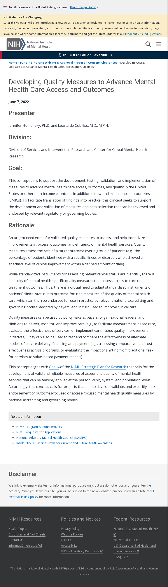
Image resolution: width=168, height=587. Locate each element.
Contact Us (16, 540)
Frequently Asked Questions (143, 34)
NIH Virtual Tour (125, 540)
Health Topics (18, 528)
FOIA (64, 540)
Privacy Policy (70, 528)
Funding (26, 62)
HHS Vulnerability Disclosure (80, 551)
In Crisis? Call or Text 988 (85, 55)
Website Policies (72, 534)
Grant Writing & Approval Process (60, 62)
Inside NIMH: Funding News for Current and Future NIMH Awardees (64, 443)
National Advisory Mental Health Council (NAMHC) (51, 437)
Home (13, 62)
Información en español (25, 545)
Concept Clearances (102, 62)
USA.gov (120, 557)
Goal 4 (54, 366)
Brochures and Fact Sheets (27, 534)
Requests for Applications (38, 432)
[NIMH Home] (29, 43)
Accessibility (69, 545)
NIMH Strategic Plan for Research (98, 366)
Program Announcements (39, 427)
